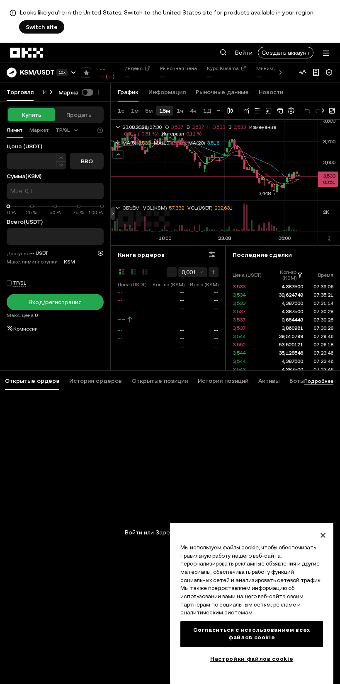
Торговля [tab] (20, 92)
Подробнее (318, 381)
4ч (193, 110)
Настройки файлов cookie (251, 659)
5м (149, 110)
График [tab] (128, 92)
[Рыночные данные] (303, 72)
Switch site (42, 27)
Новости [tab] (271, 92)
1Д (207, 110)
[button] (223, 53)
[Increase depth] (214, 272)
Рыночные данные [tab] (222, 92)
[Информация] (316, 72)
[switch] (87, 92)
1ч (180, 110)
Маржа (68, 92)
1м (134, 110)
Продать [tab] (79, 114)
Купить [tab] (31, 114)
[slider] (8, 206)
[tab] (67, 130)
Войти (244, 52)
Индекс (133, 68)
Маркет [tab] (39, 130)
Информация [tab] (167, 92)
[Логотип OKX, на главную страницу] (27, 52)
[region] (251, 603)
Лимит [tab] (15, 130)
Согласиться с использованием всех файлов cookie (251, 633)
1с (121, 110)
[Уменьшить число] (61, 165)
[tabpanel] (170, 515)
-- (121, 319)
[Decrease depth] (172, 272)
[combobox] (67, 130)
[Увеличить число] (61, 157)
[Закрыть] (323, 535)
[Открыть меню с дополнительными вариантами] (326, 53)
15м (164, 110)
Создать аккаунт (286, 52)
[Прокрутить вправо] (51, 92)
